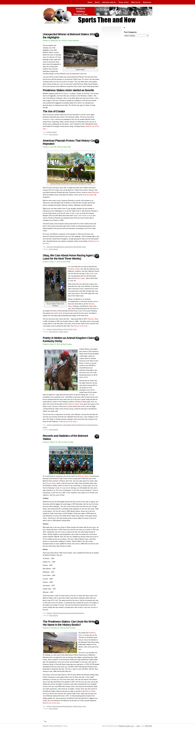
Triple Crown (82, 247)
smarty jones (82, 706)
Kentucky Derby (88, 195)
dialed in (70, 425)
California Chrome (62, 329)
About (97, 2)
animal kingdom (52, 425)
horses (59, 613)
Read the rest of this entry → (80, 326)
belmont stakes (52, 132)
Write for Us (135, 2)
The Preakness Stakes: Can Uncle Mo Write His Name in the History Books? (69, 623)
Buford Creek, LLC (126, 726)
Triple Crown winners (80, 215)
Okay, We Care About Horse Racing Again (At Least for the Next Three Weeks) (70, 257)
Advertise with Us (109, 2)
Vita (137, 726)
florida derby (77, 425)
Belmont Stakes (80, 278)
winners (81, 613)
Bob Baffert (81, 224)
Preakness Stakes (49, 119)
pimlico (63, 706)
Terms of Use (123, 2)
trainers (76, 613)
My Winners (65, 93)
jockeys (63, 613)
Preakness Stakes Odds (75, 404)
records (68, 613)
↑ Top (44, 721)
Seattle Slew (57, 313)
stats (72, 613)
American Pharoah (53, 247)
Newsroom (147, 2)
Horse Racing (53, 134)
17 (97, 255)
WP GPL (148, 726)
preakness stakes (72, 706)
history (59, 706)
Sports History (63, 332)
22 (97, 338)
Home (90, 2)
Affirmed (94, 192)
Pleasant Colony (92, 319)
